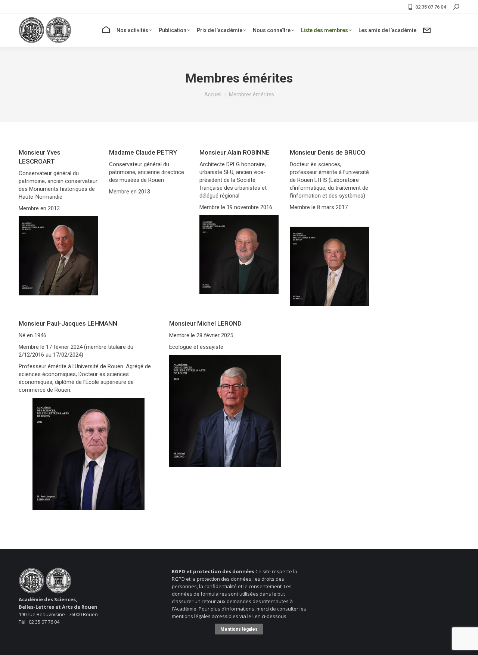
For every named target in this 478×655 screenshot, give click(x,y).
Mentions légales (239, 629)
